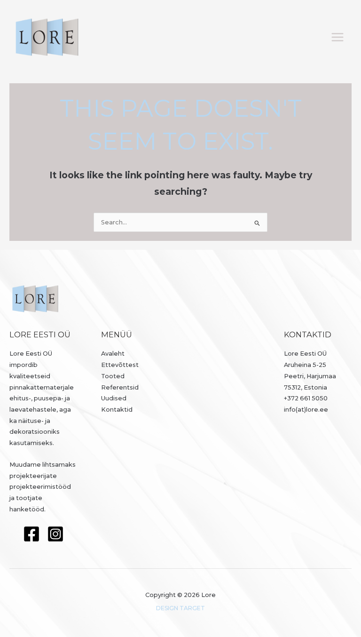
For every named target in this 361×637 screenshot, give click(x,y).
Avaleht (113, 353)
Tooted (113, 376)
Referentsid (120, 387)
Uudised (113, 398)
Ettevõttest (120, 364)
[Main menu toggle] (337, 36)
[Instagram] (55, 534)
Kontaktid (117, 409)
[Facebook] (31, 534)
